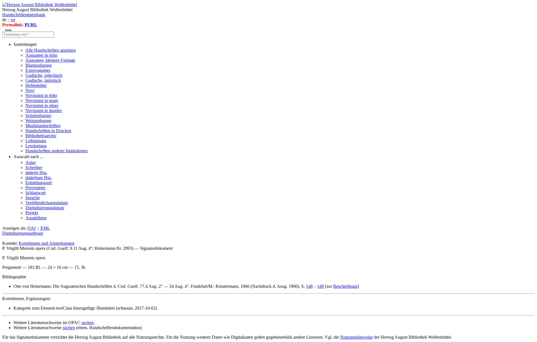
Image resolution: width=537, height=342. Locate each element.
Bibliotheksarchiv (40, 135)
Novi (29, 90)
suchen (87, 322)
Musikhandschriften (42, 125)
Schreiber (33, 167)
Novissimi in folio (41, 95)
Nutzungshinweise (356, 337)
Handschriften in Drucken (48, 130)
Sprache (32, 197)
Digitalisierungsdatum (44, 207)
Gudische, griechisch (43, 75)
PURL (31, 24)
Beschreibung (345, 286)
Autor (30, 162)
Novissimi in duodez (43, 110)
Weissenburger (38, 120)
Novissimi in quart (41, 100)
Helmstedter (36, 85)
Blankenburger (38, 65)
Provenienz (35, 187)
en (13, 19)
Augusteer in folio (41, 55)
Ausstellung (35, 217)
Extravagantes (37, 70)
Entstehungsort (38, 182)
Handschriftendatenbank (23, 14)
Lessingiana (35, 145)
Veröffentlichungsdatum (46, 202)
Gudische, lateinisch (43, 80)
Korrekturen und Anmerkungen (46, 243)
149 (320, 286)
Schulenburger (38, 115)
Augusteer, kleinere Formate (50, 60)
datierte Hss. (36, 172)
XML (45, 228)
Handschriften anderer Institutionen (56, 150)
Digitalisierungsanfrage (22, 233)
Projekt (31, 212)
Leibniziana (35, 140)
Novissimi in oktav (42, 105)
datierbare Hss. (38, 177)
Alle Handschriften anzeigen (50, 50)
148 (309, 286)
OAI (31, 228)
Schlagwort (35, 192)
